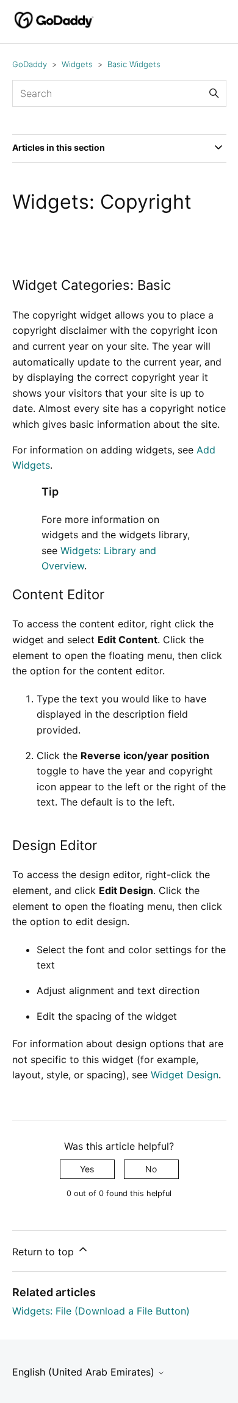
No (151, 1169)
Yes (87, 1169)
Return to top (44, 1252)
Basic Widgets (133, 64)
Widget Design (184, 1075)
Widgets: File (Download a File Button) (101, 1311)
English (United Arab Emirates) (84, 1371)
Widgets (77, 64)
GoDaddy (29, 64)
